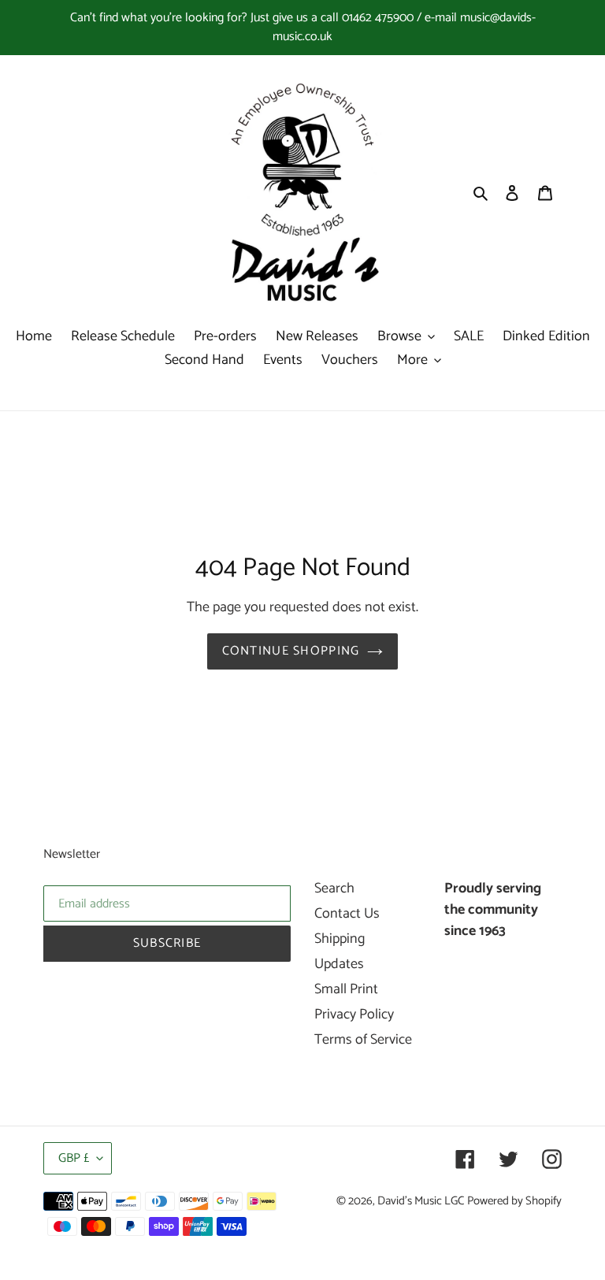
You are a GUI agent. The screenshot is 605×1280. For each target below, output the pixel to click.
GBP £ (73, 1158)
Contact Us (347, 914)
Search (334, 888)
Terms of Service (363, 1040)
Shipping (339, 939)
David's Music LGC (420, 1201)
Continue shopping (291, 651)
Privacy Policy (354, 1014)
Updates (339, 964)
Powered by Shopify (514, 1201)
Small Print (346, 989)
